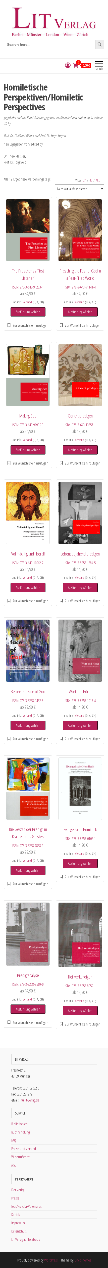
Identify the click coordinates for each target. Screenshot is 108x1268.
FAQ (13, 1140)
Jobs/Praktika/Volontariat (26, 1206)
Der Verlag (17, 1189)
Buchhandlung (20, 1132)
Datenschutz (19, 1231)
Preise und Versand (23, 1148)
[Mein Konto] (68, 65)
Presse (15, 1198)
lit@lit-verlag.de (29, 1100)
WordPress (51, 1260)
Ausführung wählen (28, 311)
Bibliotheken (19, 1123)
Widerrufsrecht (20, 1156)
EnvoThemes (83, 1260)
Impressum (18, 1222)
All (98, 180)
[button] (28, 325)
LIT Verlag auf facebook (25, 1239)
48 (90, 180)
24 (84, 180)
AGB (13, 1165)
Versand (27, 302)
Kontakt (15, 1214)
